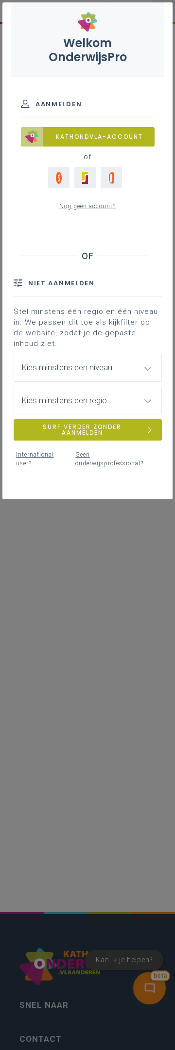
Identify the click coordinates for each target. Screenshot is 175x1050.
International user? (35, 459)
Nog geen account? (87, 206)
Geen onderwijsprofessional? (109, 459)
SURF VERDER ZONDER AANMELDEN (82, 430)
